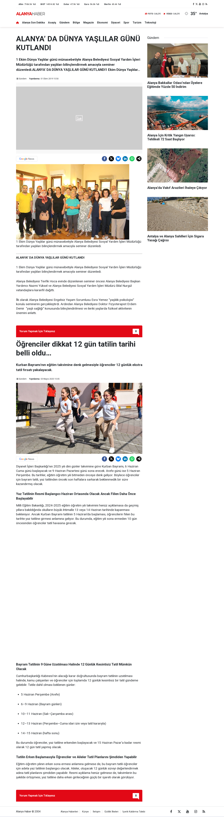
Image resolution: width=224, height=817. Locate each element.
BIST (43, 4)
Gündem (64, 22)
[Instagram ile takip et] (203, 4)
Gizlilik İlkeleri (111, 811)
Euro (86, 4)
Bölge (76, 22)
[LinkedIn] (125, 158)
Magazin (88, 22)
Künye (85, 811)
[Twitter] (111, 158)
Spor (126, 22)
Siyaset (115, 22)
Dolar (66, 4)
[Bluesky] (118, 158)
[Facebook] (104, 158)
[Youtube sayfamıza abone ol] (200, 4)
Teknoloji (150, 22)
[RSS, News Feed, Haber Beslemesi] (206, 4)
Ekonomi (102, 22)
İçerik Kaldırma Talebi (133, 811)
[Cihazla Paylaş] (139, 158)
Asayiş (52, 22)
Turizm (137, 22)
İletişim (96, 811)
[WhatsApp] (132, 158)
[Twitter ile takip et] (196, 4)
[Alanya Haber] (30, 13)
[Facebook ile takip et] (193, 4)
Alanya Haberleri (69, 811)
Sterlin (107, 4)
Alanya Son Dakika (33, 22)
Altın (21, 4)
